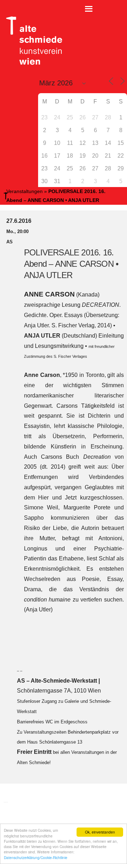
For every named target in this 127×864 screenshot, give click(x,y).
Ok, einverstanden (100, 832)
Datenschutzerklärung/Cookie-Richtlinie (35, 857)
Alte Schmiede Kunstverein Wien (32, 40)
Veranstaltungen (24, 191)
